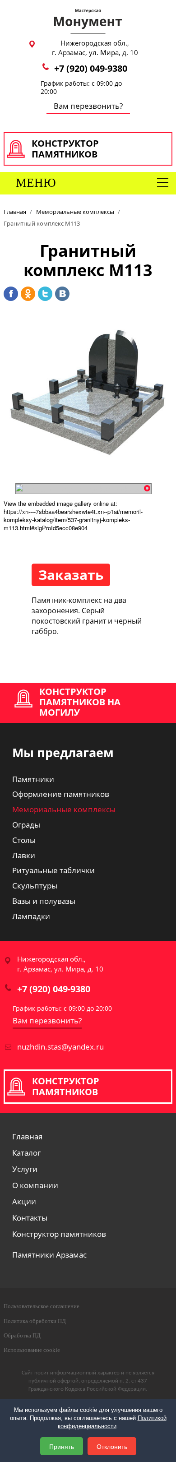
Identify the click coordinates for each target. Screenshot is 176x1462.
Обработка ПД (22, 1335)
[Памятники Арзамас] (88, 20)
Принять (61, 1446)
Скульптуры (34, 885)
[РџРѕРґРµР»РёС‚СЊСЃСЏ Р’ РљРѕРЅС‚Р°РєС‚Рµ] (62, 294)
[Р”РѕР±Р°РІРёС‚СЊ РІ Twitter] (45, 294)
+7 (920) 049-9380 (90, 68)
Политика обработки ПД (35, 1321)
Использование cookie (32, 1349)
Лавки (23, 855)
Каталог (26, 1153)
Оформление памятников (60, 794)
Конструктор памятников (59, 1235)
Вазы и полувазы (43, 901)
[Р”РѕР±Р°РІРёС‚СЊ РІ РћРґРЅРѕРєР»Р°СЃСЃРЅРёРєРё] (28, 294)
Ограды (26, 824)
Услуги (24, 1170)
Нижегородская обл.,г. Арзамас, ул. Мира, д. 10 (95, 47)
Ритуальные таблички (53, 870)
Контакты (29, 1218)
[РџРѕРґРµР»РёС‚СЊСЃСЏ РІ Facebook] (11, 294)
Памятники (33, 779)
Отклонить (112, 1446)
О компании (35, 1186)
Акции (24, 1202)
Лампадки (31, 916)
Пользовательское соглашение (41, 1306)
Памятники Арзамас (49, 1255)
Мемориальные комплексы (64, 809)
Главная (27, 1137)
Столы (24, 840)
